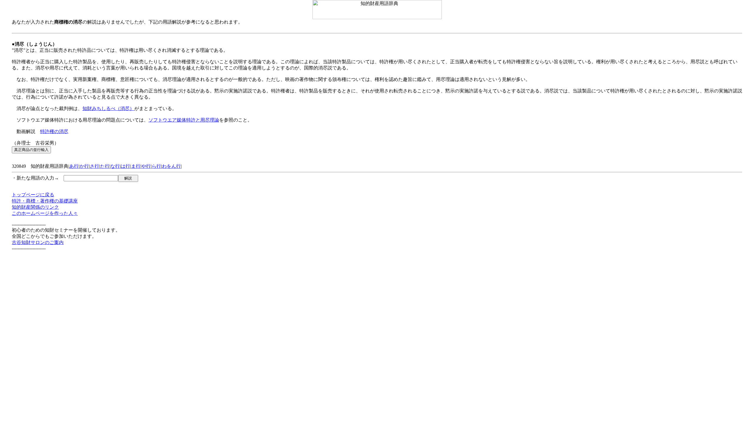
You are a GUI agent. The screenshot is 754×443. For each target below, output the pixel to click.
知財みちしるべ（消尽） (108, 108)
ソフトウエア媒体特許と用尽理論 (183, 119)
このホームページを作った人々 (45, 213)
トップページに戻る (33, 194)
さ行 (94, 166)
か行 (84, 166)
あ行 (74, 166)
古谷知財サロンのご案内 (38, 242)
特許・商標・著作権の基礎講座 (45, 200)
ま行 (135, 166)
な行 (115, 166)
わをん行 (171, 166)
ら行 (156, 166)
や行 (146, 166)
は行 (125, 166)
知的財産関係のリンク (35, 207)
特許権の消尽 (54, 131)
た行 (105, 166)
